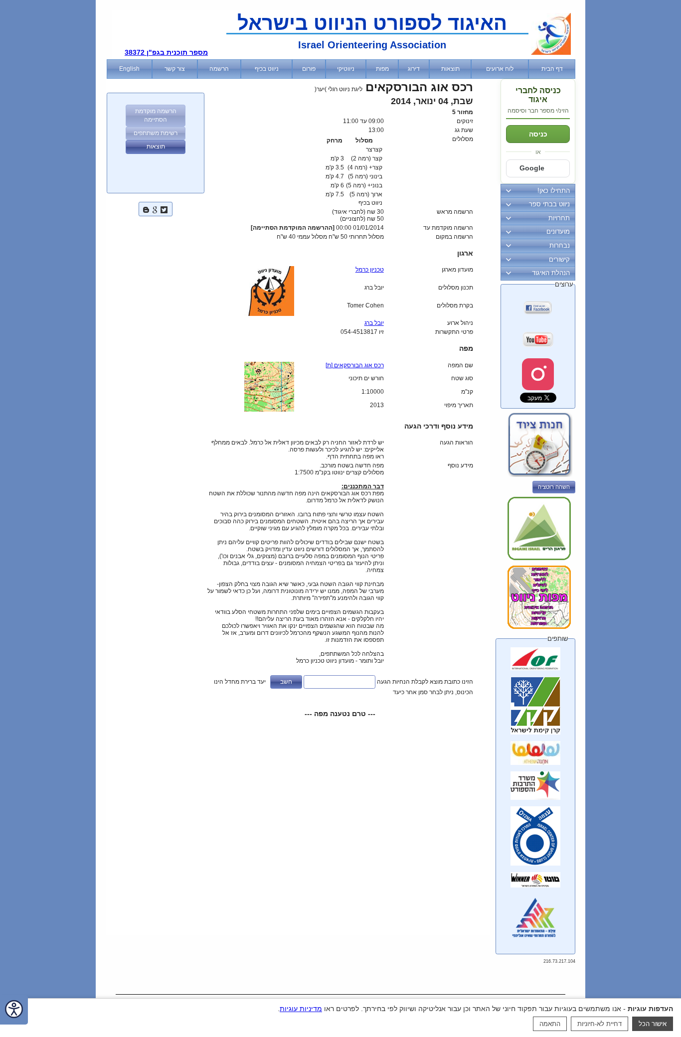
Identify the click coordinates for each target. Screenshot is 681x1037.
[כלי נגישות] (14, 1010)
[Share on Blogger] (146, 208)
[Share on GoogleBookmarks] (155, 208)
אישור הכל (653, 1024)
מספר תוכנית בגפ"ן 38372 (166, 52)
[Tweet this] (164, 208)
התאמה (549, 1024)
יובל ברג (374, 322)
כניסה (538, 134)
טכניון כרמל (369, 269)
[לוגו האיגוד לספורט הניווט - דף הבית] (551, 52)
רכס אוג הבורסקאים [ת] (355, 365)
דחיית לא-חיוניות (599, 1024)
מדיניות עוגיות (301, 1009)
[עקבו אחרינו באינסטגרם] (538, 374)
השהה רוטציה (554, 487)
